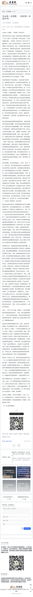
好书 (21, 434)
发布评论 (27, 528)
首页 (3, 11)
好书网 (10, 589)
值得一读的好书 (14, 434)
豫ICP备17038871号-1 (23, 589)
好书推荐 (8, 11)
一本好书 (6, 434)
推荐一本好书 (7, 437)
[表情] (22, 528)
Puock (19, 593)
